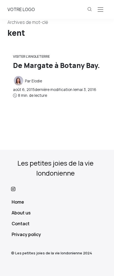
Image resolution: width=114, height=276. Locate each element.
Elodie (37, 81)
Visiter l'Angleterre (31, 56)
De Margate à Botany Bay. (56, 65)
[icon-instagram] (57, 189)
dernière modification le (54, 89)
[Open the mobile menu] (100, 10)
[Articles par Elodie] (18, 80)
